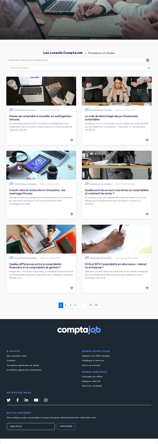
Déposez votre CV (91, 381)
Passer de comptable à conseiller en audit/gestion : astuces (41, 118)
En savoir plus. (50, 439)
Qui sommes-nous (16, 356)
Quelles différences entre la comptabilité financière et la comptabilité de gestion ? (35, 266)
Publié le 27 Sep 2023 (49, 110)
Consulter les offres (92, 377)
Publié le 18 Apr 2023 (49, 184)
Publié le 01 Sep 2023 (125, 110)
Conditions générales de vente (23, 365)
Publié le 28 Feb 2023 (125, 184)
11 (90, 305)
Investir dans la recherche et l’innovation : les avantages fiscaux (37, 192)
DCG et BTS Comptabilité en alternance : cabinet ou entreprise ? (116, 266)
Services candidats (92, 386)
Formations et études (25, 110)
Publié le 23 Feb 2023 (49, 258)
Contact (11, 360)
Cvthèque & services (93, 360)
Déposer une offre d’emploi (96, 356)
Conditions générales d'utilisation (24, 370)
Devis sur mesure (91, 365)
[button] (79, 68)
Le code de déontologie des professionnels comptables (111, 118)
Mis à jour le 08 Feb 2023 (127, 258)
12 (96, 305)
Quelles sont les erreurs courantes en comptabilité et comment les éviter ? (116, 192)
